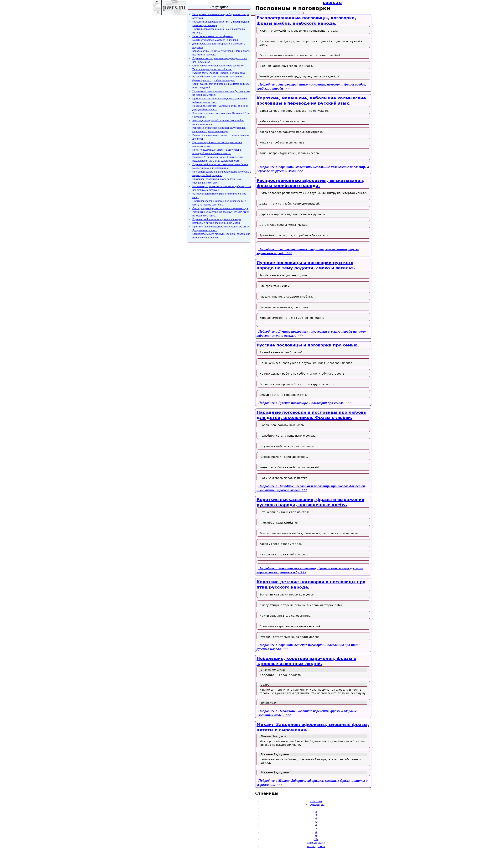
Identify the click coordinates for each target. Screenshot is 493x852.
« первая (316, 801)
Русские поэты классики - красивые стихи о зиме (219, 73)
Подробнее (301, 403)
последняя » (316, 846)
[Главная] (169, 7)
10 (316, 839)
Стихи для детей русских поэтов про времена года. (220, 208)
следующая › (316, 842)
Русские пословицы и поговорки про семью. (308, 345)
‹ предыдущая (316, 804)
